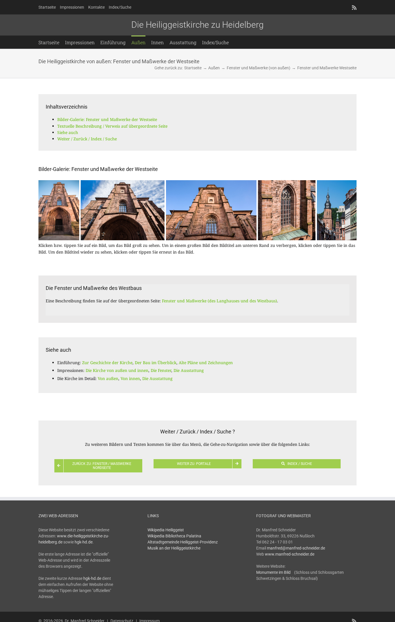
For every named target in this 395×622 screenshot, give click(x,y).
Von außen (108, 378)
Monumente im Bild (273, 572)
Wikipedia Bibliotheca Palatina (174, 536)
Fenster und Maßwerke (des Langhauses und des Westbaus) (219, 300)
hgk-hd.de (84, 542)
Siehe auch (67, 132)
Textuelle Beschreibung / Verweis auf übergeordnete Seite (112, 126)
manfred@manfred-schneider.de (296, 548)
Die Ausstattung (188, 370)
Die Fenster (161, 370)
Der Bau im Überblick (155, 362)
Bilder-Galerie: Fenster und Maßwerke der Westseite (107, 119)
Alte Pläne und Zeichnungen (206, 362)
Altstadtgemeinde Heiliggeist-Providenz (182, 542)
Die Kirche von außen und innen (117, 370)
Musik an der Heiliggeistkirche (173, 548)
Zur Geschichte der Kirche (107, 362)
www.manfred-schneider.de (289, 554)
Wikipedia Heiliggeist (165, 530)
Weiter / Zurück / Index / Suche (87, 138)
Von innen (130, 378)
